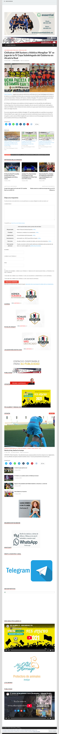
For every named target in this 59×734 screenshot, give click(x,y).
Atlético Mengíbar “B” (16, 154)
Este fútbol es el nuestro (20, 491)
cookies (20, 729)
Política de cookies (36, 731)
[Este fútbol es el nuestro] (8, 491)
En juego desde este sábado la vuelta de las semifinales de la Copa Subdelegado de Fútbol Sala (46, 142)
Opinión (29, 448)
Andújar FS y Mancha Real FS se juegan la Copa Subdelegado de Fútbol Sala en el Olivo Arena (29, 176)
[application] (29, 638)
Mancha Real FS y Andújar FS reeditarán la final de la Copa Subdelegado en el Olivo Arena (46, 176)
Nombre (6, 249)
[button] (29, 23)
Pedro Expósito (16, 60)
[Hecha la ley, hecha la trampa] (29, 417)
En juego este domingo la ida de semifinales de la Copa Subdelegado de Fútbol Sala (28, 142)
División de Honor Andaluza (10, 448)
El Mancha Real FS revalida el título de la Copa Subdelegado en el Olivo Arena (11, 176)
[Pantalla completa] (53, 650)
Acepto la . (15, 223)
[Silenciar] (50, 650)
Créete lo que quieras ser (20, 467)
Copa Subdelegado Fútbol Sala (11, 50)
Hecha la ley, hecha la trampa (14, 450)
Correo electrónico (10, 256)
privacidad (15, 729)
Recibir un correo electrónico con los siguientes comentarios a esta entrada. (28, 275)
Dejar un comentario (25, 60)
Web (5, 262)
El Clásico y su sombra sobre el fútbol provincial (26, 475)
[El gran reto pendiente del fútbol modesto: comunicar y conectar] (8, 483)
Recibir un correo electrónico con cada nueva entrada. (22, 278)
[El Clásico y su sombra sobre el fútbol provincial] (8, 475)
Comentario (8, 203)
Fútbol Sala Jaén (22, 50)
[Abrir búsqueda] (53, 45)
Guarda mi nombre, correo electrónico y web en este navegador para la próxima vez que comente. (29, 271)
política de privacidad (18, 223)
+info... (34, 229)
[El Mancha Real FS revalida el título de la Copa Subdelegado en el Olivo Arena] (12, 167)
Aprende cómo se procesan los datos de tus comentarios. (40, 284)
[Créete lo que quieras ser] (8, 468)
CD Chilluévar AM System (28, 154)
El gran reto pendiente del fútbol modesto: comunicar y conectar (30, 483)
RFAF (40, 448)
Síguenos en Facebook (12, 523)
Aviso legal (4, 729)
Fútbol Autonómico (22, 448)
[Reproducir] (6, 650)
